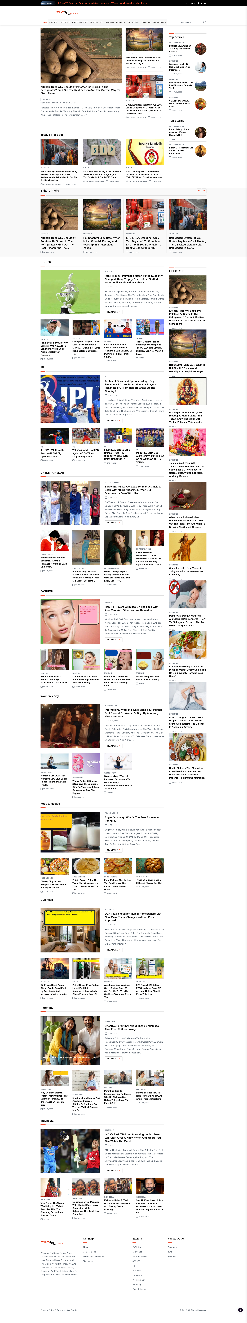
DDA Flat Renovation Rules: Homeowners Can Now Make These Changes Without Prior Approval (133, 917)
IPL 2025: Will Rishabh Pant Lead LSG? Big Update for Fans (52, 453)
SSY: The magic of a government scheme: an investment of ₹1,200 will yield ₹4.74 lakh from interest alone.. (144, 175)
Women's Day (133, 22)
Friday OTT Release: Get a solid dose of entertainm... (181, 151)
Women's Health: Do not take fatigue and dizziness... (179, 67)
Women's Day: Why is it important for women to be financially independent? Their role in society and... (118, 782)
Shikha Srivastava (53, 103)
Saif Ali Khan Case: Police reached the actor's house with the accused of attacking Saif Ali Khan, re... (149, 1206)
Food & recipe (159, 22)
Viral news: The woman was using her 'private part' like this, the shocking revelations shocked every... (53, 1209)
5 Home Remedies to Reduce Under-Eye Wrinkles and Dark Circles (54, 679)
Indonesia (120, 22)
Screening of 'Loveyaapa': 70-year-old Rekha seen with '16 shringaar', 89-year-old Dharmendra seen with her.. (133, 490)
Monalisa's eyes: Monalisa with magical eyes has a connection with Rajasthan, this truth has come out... (85, 1208)
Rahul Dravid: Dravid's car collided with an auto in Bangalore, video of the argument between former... (54, 349)
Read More (112, 312)
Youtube (171, 1256)
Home (44, 22)
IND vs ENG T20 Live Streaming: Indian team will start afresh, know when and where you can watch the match (133, 1137)
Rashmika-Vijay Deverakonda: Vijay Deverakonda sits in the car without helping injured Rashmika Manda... (149, 558)
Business (109, 22)
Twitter (171, 1252)
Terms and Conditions (93, 1256)
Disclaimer (88, 1261)
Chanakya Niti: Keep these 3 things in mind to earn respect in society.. (186, 571)
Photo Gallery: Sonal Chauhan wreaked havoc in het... (179, 132)
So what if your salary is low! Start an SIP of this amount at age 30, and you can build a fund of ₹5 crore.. (102, 175)
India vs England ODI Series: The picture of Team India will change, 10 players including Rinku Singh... (118, 350)
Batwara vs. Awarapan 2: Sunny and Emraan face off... (180, 49)
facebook (172, 1247)
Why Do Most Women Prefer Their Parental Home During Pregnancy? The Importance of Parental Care (54, 1099)
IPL (101, 22)
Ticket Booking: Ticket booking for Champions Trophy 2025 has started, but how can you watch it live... (149, 348)
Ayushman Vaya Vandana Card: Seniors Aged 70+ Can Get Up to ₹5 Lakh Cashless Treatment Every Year (117, 991)
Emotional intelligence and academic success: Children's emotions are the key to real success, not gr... (86, 1104)
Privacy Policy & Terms (52, 1310)
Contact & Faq (89, 1252)
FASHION (53, 22)
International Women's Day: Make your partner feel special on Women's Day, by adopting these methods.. (133, 713)
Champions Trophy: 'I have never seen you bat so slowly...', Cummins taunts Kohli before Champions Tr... (86, 347)
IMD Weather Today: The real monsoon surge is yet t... (181, 85)
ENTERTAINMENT (80, 22)
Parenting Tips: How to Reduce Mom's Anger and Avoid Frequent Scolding (149, 1096)
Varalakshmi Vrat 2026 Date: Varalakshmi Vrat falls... (180, 104)
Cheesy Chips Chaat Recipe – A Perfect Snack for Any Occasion (53, 884)
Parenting (146, 22)
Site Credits (71, 1310)
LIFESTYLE (65, 22)
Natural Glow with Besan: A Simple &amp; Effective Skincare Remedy (85, 679)
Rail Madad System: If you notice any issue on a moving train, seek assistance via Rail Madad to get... (108, 3)
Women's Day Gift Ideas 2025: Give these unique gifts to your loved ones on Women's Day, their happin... (85, 787)
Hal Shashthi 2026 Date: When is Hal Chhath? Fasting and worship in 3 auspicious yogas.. (143, 61)
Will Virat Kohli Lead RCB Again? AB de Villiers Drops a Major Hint (85, 453)
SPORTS (94, 22)
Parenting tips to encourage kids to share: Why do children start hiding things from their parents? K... (117, 1097)
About (85, 1247)
